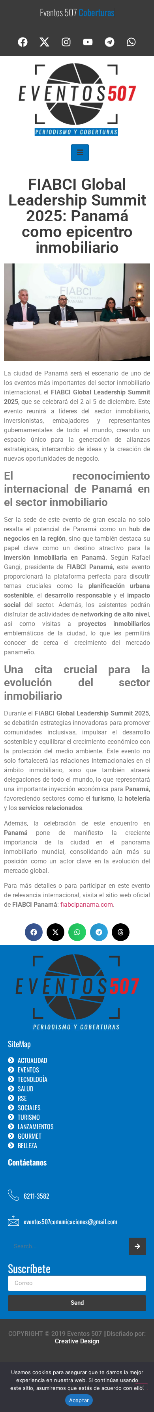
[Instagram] (66, 42)
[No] (141, 1386)
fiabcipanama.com (86, 904)
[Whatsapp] (131, 42)
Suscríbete (29, 1269)
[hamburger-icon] (80, 152)
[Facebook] (23, 42)
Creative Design (77, 1341)
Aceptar (79, 1400)
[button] (34, 932)
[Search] (137, 1246)
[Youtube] (88, 42)
